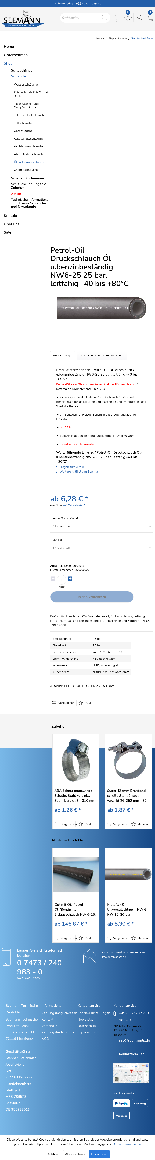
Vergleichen (65, 703)
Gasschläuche (23, 131)
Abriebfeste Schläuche (29, 154)
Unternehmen (16, 55)
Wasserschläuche (26, 84)
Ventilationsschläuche (29, 146)
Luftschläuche (23, 123)
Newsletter (86, 1019)
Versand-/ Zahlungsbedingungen (59, 1029)
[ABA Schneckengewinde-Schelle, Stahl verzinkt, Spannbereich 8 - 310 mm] (76, 760)
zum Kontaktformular (131, 1050)
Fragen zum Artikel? (73, 467)
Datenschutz (87, 1026)
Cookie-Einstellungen (94, 1013)
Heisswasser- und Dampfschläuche (26, 106)
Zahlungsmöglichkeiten (59, 1013)
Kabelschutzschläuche (29, 139)
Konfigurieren (99, 1154)
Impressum (86, 1032)
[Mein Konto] (138, 17)
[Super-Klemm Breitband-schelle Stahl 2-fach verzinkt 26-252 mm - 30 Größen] (128, 760)
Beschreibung (61, 355)
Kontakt (10, 215)
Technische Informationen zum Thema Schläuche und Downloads (30, 203)
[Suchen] (104, 18)
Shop (8, 63)
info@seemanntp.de (114, 957)
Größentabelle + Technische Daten (101, 355)
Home (9, 46)
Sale (7, 232)
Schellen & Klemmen (27, 178)
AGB (45, 1038)
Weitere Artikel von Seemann (79, 472)
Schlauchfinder (22, 70)
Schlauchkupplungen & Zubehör (29, 186)
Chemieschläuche (26, 170)
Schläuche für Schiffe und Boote (31, 94)
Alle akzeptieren (75, 1154)
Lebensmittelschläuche (30, 115)
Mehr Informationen (127, 1144)
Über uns (11, 224)
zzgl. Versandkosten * (74, 504)
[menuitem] (85, 18)
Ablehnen (53, 1154)
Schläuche (19, 76)
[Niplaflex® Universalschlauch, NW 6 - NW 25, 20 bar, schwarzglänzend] (128, 874)
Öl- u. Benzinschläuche (29, 162)
